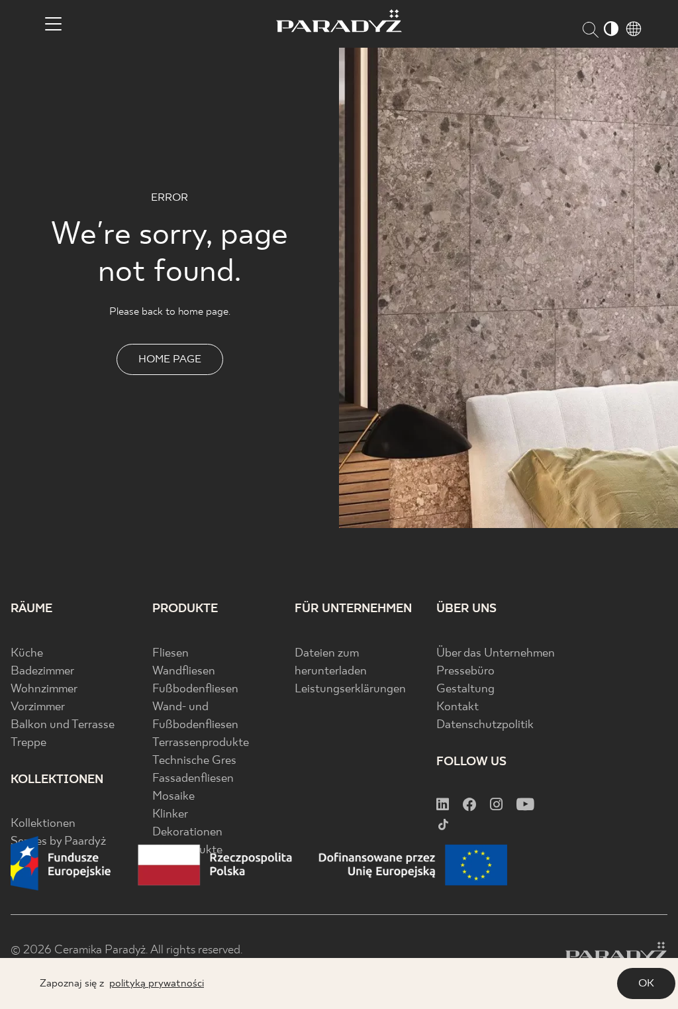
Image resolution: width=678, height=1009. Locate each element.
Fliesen (170, 654)
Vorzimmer (38, 707)
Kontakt (457, 707)
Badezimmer (42, 671)
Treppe (28, 743)
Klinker (170, 815)
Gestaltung (465, 689)
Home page (169, 359)
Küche (27, 654)
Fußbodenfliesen (195, 689)
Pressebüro (465, 671)
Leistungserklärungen (350, 689)
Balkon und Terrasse (63, 725)
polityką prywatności (156, 983)
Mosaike (173, 797)
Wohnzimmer (44, 689)
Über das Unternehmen (495, 654)
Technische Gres (194, 761)
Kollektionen (43, 824)
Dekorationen (187, 832)
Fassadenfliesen (193, 779)
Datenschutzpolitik (485, 725)
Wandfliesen (183, 671)
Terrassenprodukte (200, 743)
